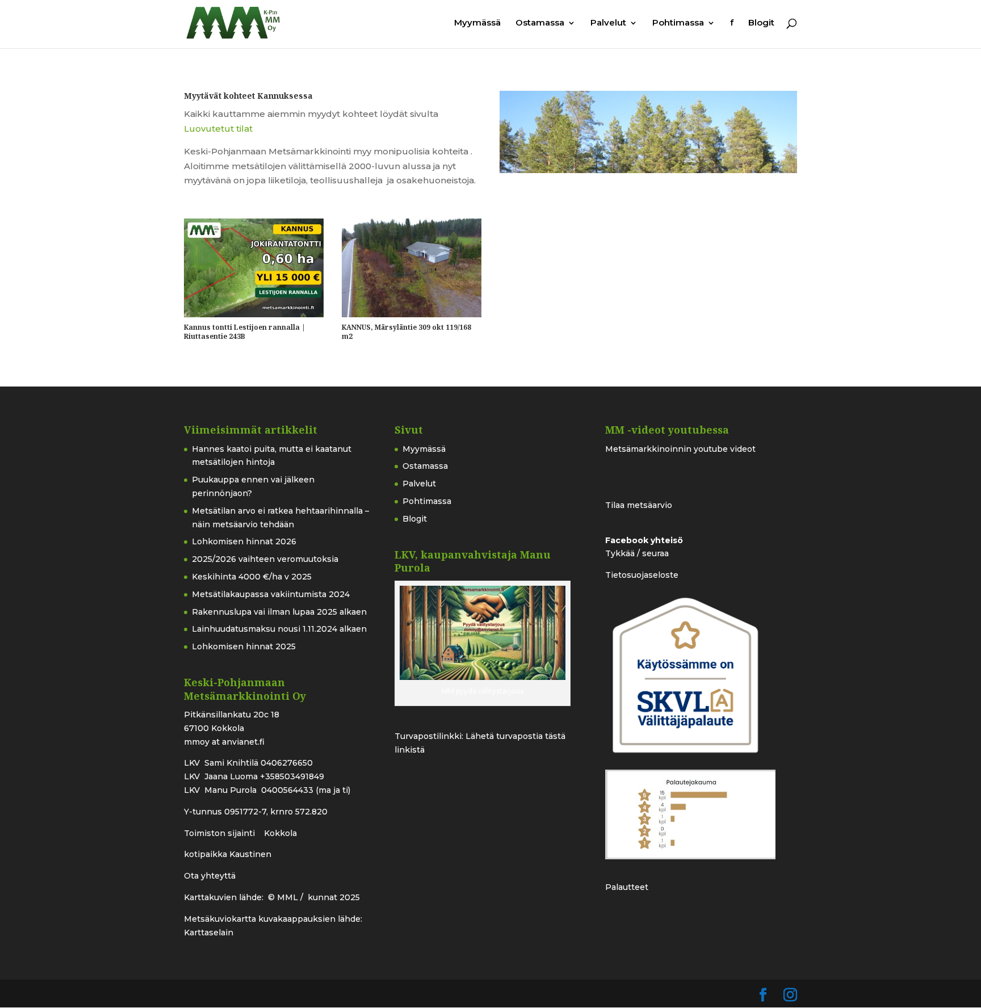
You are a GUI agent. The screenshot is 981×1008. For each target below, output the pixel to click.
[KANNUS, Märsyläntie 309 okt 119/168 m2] (411, 268)
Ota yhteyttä (210, 876)
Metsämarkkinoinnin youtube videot (680, 449)
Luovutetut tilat (218, 128)
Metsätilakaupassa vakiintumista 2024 (271, 594)
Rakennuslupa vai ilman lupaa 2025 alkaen (279, 612)
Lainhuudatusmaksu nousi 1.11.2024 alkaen (279, 629)
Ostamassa (539, 23)
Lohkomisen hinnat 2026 (244, 541)
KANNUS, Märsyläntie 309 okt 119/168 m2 (406, 331)
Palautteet (626, 887)
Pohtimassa (678, 23)
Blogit (761, 23)
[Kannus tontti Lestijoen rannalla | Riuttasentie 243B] (254, 268)
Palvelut (608, 23)
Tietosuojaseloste (641, 575)
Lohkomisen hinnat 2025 (244, 646)
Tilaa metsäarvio (638, 505)
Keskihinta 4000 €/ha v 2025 (252, 577)
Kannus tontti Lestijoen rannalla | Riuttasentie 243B (244, 331)
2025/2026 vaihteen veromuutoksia (265, 559)
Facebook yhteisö (644, 540)
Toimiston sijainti (220, 833)
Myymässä (477, 23)
